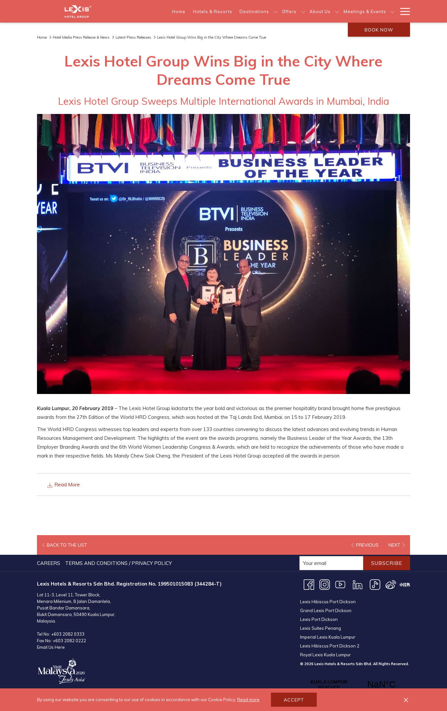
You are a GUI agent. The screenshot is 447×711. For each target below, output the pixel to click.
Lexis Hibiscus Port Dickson (328, 601)
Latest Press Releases (133, 37)
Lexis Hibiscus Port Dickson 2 (329, 645)
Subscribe (386, 563)
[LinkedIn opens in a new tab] (358, 584)
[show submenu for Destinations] (275, 11)
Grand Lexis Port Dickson (325, 610)
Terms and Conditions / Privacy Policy (118, 563)
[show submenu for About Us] (337, 11)
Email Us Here (51, 647)
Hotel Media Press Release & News (81, 37)
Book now (379, 30)
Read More (66, 484)
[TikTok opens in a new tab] (375, 584)
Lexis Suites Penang (320, 628)
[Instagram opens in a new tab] (324, 584)
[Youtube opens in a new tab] (340, 584)
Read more (248, 699)
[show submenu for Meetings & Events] (392, 11)
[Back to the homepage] (78, 11)
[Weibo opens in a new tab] (390, 584)
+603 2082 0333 (67, 634)
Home (42, 37)
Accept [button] (294, 700)
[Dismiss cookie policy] (406, 699)
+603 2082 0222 (69, 640)
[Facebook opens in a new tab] (309, 584)
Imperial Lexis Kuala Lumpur (327, 637)
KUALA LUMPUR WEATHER (355, 684)
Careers (48, 563)
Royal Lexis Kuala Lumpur (325, 654)
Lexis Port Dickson (319, 619)
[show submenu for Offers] (303, 11)
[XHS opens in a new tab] (405, 584)
